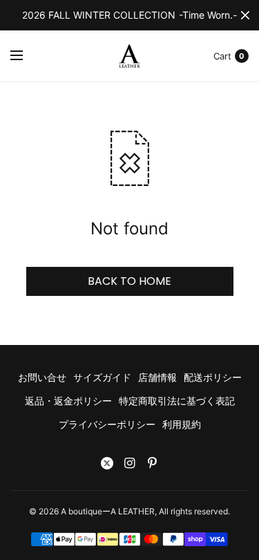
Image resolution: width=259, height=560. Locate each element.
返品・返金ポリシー (68, 401)
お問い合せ (42, 377)
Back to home (129, 281)
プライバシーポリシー (107, 424)
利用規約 (181, 424)
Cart (222, 56)
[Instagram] (130, 463)
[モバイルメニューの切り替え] (25, 56)
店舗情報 (157, 377)
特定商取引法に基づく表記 (177, 401)
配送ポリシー (213, 377)
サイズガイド (102, 377)
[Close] (245, 15)
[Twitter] (107, 463)
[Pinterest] (152, 463)
